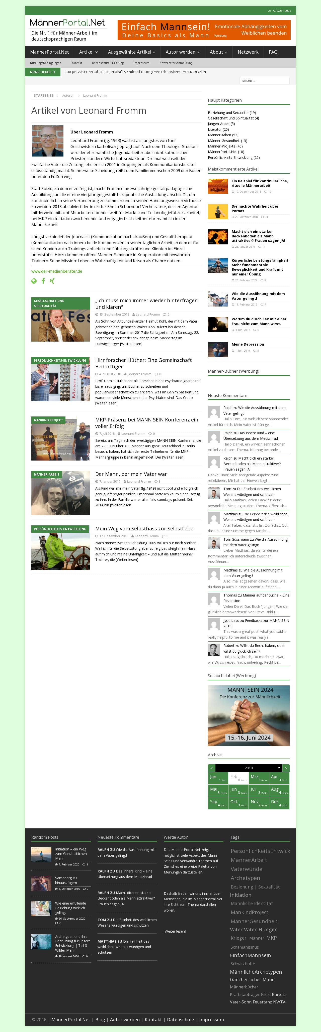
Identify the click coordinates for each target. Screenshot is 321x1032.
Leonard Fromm (148, 314)
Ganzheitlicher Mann (252, 979)
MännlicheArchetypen (256, 972)
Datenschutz (180, 1019)
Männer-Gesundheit (224, 140)
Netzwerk (248, 52)
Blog (100, 1019)
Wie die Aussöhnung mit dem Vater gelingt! (258, 296)
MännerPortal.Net (49, 52)
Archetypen (245, 877)
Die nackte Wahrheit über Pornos (255, 208)
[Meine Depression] (218, 349)
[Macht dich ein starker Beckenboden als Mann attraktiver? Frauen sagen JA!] (218, 236)
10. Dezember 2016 (248, 191)
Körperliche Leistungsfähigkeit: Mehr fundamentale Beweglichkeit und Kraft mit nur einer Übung (260, 267)
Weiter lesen (175, 931)
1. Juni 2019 (242, 350)
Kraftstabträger (245, 994)
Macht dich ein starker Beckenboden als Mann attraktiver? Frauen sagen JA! (258, 236)
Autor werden (180, 52)
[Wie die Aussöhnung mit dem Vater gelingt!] (218, 299)
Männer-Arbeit (219, 134)
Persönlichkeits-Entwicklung (230, 157)
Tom (227, 488)
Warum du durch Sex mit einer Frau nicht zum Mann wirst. (259, 321)
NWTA (279, 1002)
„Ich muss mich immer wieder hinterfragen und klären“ (146, 303)
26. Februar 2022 (246, 280)
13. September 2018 (114, 314)
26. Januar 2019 (245, 246)
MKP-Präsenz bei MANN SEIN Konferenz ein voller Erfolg (146, 422)
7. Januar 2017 (109, 481)
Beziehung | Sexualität (255, 887)
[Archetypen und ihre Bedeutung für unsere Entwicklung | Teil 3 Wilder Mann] (41, 941)
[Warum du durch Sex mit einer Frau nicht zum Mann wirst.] (218, 324)
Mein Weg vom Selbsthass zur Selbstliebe (144, 528)
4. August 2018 (110, 374)
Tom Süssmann (236, 539)
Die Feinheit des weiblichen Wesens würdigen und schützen (124, 947)
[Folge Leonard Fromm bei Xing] (50, 281)
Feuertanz (262, 1002)
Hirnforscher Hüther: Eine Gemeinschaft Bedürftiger (143, 363)
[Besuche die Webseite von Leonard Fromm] (34, 281)
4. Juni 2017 (242, 330)
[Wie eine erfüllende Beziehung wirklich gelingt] (41, 908)
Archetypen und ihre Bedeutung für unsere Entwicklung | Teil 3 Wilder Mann (73, 943)
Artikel (86, 52)
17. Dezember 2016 (113, 536)
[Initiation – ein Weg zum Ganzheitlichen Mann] (41, 854)
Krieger (239, 938)
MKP (271, 938)
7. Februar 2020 (69, 864)
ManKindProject (249, 912)
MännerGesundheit (254, 921)
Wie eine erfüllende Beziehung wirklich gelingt (70, 908)
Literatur (215, 129)
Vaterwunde (246, 868)
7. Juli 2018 (107, 433)
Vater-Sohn (241, 1002)
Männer (256, 938)
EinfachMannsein (250, 955)
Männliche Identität (252, 903)
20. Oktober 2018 (246, 217)
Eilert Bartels (273, 994)
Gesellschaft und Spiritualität (231, 118)
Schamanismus (245, 947)
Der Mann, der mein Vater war (131, 474)
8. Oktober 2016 (69, 889)
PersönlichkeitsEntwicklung (266, 850)
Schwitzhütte (243, 963)
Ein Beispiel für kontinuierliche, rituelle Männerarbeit (260, 183)
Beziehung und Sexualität (228, 112)
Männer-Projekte (221, 146)
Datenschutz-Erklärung (108, 63)
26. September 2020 (72, 918)
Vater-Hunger (260, 930)
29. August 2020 (69, 956)
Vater (236, 930)
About (216, 52)
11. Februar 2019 (246, 304)
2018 (249, 768)
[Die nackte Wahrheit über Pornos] (218, 211)
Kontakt (76, 63)
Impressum (141, 63)
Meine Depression (248, 344)
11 (266, 217)
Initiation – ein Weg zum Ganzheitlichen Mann (71, 853)
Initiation (241, 895)
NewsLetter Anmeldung (175, 63)
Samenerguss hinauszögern (66, 880)
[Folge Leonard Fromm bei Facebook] (41, 281)
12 (269, 191)
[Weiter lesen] (131, 343)
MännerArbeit (249, 859)
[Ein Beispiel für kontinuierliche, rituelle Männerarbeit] (218, 186)
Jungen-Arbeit (219, 123)
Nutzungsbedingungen (45, 63)
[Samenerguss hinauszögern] (41, 883)
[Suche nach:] (264, 80)
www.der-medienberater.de (56, 271)
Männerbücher (244, 987)
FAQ (273, 52)
